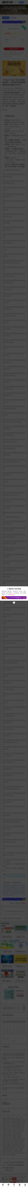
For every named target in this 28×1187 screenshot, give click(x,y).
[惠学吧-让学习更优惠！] (14, 597)
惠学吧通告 (12, 594)
